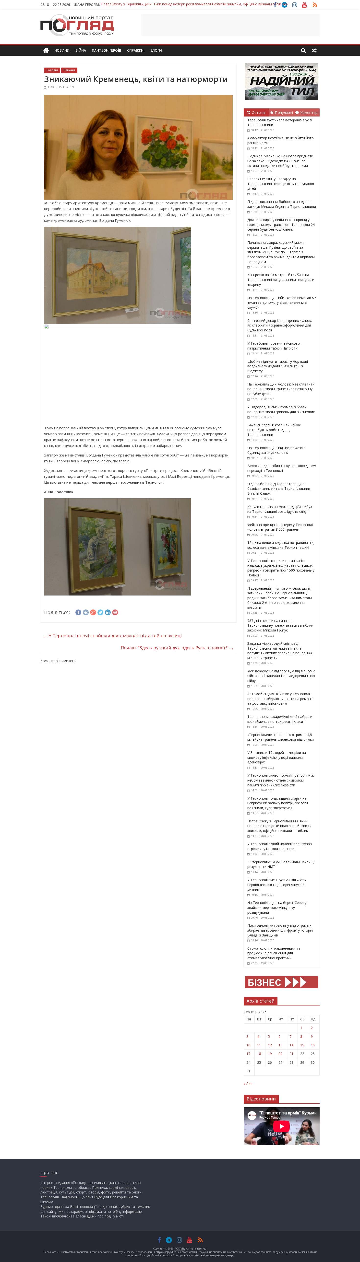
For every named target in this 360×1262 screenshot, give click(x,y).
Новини (62, 50)
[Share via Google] (93, 611)
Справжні (135, 50)
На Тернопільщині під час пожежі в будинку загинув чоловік (276, 450)
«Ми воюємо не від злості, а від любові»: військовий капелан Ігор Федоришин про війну (281, 676)
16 (313, 1045)
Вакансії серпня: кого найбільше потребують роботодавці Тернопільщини (274, 430)
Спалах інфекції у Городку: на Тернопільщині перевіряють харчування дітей (280, 183)
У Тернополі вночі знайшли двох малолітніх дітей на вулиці (112, 636)
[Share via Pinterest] (115, 611)
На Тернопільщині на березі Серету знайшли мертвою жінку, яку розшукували (276, 907)
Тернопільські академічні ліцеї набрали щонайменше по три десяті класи (279, 719)
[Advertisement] (230, 25)
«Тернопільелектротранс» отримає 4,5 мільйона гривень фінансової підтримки (280, 737)
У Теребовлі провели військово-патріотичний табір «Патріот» (274, 346)
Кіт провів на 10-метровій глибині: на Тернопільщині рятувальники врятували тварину (280, 279)
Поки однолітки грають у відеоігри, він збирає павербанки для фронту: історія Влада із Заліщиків (280, 930)
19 (270, 1053)
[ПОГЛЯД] (45, 50)
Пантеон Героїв (106, 50)
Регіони (69, 70)
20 (280, 1053)
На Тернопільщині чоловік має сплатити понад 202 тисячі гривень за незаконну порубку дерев (280, 389)
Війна (80, 50)
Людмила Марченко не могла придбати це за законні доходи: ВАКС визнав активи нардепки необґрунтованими (280, 161)
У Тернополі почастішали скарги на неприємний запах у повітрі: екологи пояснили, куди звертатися (277, 803)
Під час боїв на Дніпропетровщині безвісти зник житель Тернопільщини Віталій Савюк (278, 488)
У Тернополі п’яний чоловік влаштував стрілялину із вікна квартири (279, 846)
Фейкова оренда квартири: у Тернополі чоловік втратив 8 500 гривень (280, 527)
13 (280, 1045)
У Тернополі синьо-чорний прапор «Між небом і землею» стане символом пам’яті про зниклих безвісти (280, 780)
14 (291, 1045)
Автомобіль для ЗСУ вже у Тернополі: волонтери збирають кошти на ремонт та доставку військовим (280, 698)
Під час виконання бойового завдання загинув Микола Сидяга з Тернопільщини (281, 204)
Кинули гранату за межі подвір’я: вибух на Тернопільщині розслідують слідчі (279, 509)
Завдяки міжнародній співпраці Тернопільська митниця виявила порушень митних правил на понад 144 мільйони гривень (279, 650)
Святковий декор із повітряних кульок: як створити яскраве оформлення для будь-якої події (279, 325)
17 (248, 1053)
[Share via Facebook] (78, 611)
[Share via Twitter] (100, 611)
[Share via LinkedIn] (108, 611)
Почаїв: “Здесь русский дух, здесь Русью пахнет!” (177, 648)
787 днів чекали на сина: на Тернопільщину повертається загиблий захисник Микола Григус (280, 625)
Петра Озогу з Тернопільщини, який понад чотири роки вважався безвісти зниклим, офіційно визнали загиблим (279, 826)
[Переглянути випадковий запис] (314, 50)
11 (259, 1045)
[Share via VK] (86, 611)
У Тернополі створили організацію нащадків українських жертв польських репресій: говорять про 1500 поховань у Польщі (280, 567)
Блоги (156, 50)
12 (270, 1045)
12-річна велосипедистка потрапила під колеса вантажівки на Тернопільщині (280, 545)
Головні (52, 70)
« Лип (248, 1083)
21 (291, 1053)
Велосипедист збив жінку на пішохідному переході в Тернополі (281, 468)
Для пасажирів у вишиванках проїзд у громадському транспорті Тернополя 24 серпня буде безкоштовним (281, 224)
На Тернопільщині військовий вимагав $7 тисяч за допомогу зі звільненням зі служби (281, 302)
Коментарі (309, 112)
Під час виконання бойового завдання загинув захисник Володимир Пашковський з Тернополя (180, 4)
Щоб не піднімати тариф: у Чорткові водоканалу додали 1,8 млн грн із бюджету (277, 366)
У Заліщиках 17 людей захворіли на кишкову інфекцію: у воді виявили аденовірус (276, 757)
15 (302, 1045)
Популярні (284, 112)
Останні (258, 112)
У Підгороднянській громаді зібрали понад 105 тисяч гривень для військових (281, 409)
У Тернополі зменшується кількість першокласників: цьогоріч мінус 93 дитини (276, 884)
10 (248, 1045)
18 (259, 1053)
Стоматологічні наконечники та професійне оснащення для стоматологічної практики (273, 953)
